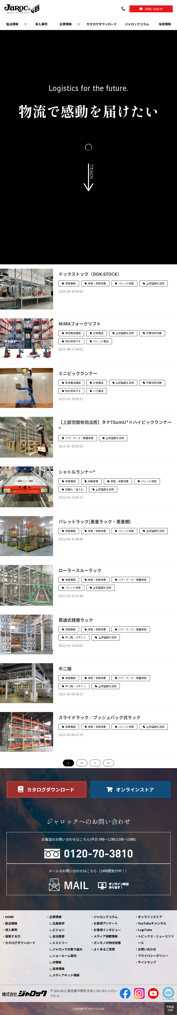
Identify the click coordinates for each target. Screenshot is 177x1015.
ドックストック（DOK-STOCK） (90, 274)
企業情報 (66, 24)
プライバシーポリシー (153, 955)
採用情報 (165, 24)
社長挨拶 (58, 923)
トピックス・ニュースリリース (156, 939)
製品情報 (12, 24)
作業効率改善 (154, 333)
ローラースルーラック (79, 570)
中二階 (64, 668)
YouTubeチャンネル (152, 923)
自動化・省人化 (74, 489)
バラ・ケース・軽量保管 (79, 438)
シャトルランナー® (76, 472)
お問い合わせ (154, 9)
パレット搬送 (101, 341)
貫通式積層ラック (75, 620)
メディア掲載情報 (106, 936)
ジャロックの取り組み (67, 949)
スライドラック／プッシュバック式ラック (99, 717)
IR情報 (56, 962)
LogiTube (145, 930)
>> (108, 762)
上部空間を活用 (155, 283)
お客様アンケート (106, 923)
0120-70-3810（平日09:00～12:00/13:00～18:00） (124, 9)
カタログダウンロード (102, 24)
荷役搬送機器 (73, 333)
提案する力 (12, 936)
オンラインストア (135, 789)
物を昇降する (73, 341)
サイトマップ (147, 962)
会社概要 (58, 936)
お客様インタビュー (107, 930)
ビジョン (58, 930)
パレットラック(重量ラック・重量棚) (94, 521)
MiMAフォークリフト (79, 323)
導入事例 (41, 24)
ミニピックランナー (77, 373)
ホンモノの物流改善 (107, 942)
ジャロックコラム (137, 24)
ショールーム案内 (64, 955)
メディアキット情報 (65, 975)
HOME (9, 917)
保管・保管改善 (97, 283)
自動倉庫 (93, 481)
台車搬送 (98, 333)
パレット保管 (126, 283)
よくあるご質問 (104, 949)
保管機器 (70, 283)
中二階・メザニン (75, 637)
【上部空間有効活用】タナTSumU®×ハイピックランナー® (115, 425)
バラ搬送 (98, 391)
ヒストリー (60, 942)
